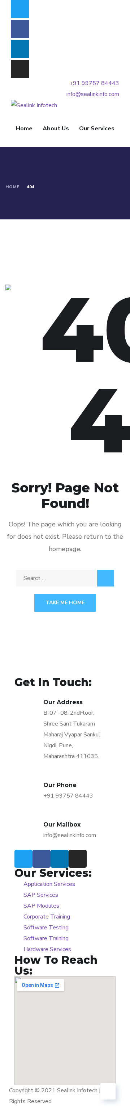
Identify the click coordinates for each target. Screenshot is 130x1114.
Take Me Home (65, 602)
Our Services (96, 129)
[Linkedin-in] (20, 49)
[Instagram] (20, 69)
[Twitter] (20, 9)
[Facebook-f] (20, 29)
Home (24, 129)
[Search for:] (65, 578)
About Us (56, 129)
